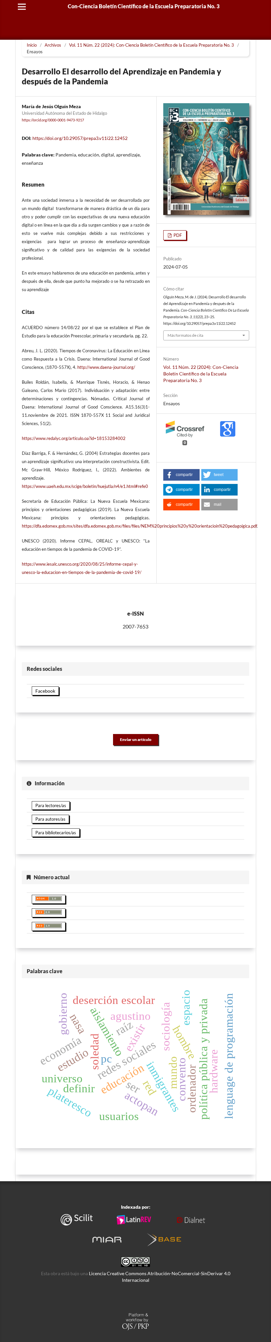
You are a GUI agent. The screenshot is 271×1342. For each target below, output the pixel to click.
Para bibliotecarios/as (55, 832)
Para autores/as (50, 819)
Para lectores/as (50, 805)
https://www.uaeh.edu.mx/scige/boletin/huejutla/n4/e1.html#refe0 (85, 486)
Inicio (32, 45)
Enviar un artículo (135, 739)
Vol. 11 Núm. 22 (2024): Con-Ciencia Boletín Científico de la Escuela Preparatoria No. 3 (151, 45)
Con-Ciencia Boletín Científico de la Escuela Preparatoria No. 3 (143, 6)
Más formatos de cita (185, 335)
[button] (181, 475)
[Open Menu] (21, 6)
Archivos (53, 45)
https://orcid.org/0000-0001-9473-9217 (53, 120)
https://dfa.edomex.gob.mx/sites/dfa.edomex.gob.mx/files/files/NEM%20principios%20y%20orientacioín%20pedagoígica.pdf (139, 526)
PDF (177, 235)
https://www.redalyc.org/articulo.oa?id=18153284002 (74, 438)
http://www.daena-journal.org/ (106, 367)
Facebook (45, 691)
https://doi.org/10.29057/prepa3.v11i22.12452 (80, 138)
